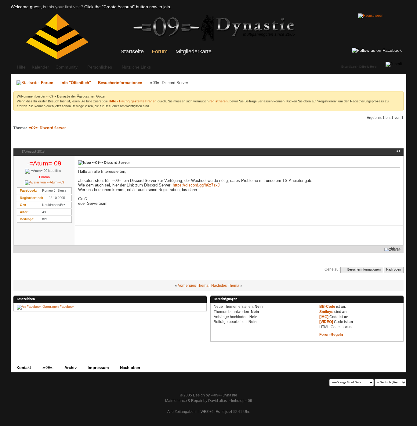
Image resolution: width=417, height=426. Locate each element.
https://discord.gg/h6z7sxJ (196, 185)
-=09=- (47, 367)
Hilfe (21, 67)
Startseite (132, 51)
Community (67, 67)
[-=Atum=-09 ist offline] (44, 182)
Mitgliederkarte (194, 51)
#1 (398, 151)
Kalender (40, 67)
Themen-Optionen (363, 141)
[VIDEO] (326, 322)
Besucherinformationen (120, 82)
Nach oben (393, 270)
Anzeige (392, 141)
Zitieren (395, 249)
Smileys (326, 312)
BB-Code (327, 306)
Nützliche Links (136, 67)
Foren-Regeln (331, 334)
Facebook (67, 306)
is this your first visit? (63, 6)
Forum (160, 51)
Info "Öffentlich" (75, 82)
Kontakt (23, 367)
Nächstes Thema (225, 285)
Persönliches (99, 67)
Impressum (98, 367)
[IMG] (323, 317)
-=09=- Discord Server (47, 128)
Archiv (70, 367)
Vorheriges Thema (193, 285)
